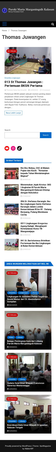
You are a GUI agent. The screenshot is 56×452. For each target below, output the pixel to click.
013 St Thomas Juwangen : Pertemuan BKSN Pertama (24, 84)
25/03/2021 (13, 347)
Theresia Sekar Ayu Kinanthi (16, 90)
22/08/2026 (26, 235)
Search (7, 130)
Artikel (11, 337)
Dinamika (12, 293)
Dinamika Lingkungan (12, 78)
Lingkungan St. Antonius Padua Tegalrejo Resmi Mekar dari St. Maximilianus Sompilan (27, 299)
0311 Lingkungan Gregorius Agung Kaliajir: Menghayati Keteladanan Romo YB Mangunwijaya (34, 227)
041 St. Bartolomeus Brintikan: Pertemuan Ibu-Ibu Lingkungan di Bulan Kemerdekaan (36, 243)
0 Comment (46, 90)
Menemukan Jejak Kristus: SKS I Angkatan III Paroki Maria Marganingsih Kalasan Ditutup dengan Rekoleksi (36, 188)
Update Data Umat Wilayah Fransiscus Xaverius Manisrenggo (25, 384)
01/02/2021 (13, 431)
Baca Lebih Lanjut (13, 113)
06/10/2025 (13, 305)
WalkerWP (29, 449)
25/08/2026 (26, 218)
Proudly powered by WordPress (18, 446)
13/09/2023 (34, 90)
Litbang (34, 293)
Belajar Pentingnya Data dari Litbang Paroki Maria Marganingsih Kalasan (25, 342)
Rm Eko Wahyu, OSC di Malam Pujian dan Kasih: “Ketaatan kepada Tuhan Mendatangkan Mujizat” (35, 172)
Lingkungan (24, 293)
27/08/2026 (26, 196)
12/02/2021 (13, 389)
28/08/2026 (26, 179)
